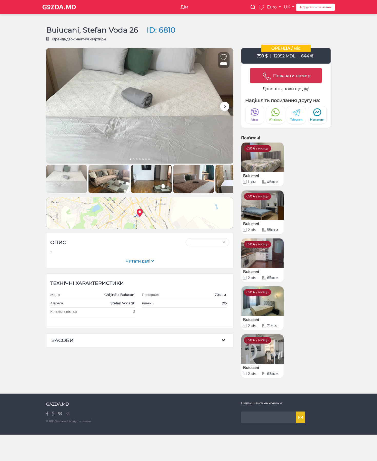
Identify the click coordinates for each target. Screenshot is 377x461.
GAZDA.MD (57, 404)
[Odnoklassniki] (53, 414)
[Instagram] (67, 414)
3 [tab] (136, 159)
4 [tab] (139, 159)
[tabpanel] (139, 106)
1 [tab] (130, 159)
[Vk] (60, 414)
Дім (184, 7)
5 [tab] (143, 159)
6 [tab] (146, 159)
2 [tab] (133, 159)
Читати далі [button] (138, 261)
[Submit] (300, 417)
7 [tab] (149, 159)
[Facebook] (47, 414)
